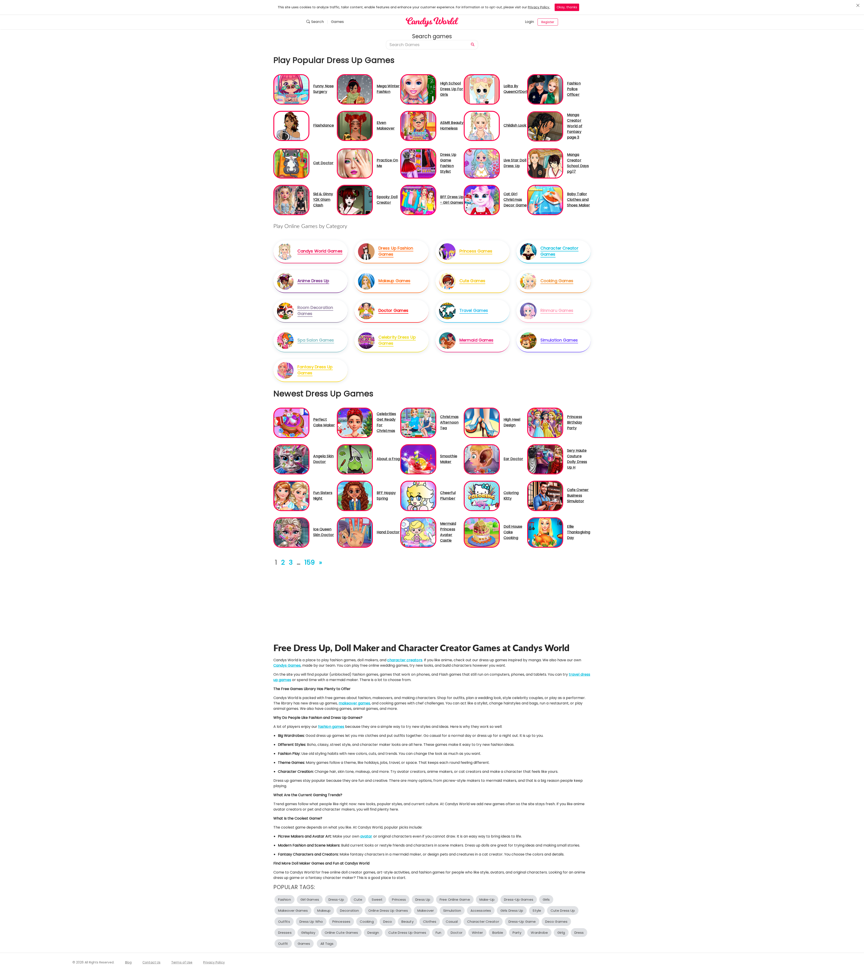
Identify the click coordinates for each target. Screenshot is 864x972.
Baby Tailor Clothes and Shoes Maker (578, 199)
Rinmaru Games (556, 310)
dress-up (336, 899)
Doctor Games (393, 310)
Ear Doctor (513, 458)
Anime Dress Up (313, 281)
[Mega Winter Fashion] (355, 89)
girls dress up (511, 910)
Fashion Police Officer (574, 89)
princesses (341, 921)
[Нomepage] (432, 22)
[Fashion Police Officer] (545, 89)
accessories (480, 910)
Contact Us (151, 962)
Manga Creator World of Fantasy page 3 (574, 126)
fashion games (331, 726)
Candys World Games (319, 251)
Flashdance (323, 125)
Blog (128, 962)
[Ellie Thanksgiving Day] (545, 532)
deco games (556, 921)
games (304, 943)
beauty (407, 921)
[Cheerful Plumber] (418, 495)
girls (546, 899)
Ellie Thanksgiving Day (578, 532)
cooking (367, 921)
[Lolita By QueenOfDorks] (482, 89)
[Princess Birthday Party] (545, 422)
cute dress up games (407, 932)
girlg (561, 932)
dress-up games (518, 899)
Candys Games (287, 665)
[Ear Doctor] (482, 459)
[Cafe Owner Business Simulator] (545, 495)
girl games (309, 899)
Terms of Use (181, 962)
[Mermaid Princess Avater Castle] (418, 532)
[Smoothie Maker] (418, 459)
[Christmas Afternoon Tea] (418, 422)
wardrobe (539, 932)
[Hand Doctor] (355, 532)
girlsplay (308, 932)
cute (358, 899)
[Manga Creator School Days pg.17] (545, 163)
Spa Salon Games (315, 340)
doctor (456, 932)
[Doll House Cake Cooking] (482, 532)
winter (477, 932)
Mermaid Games (476, 340)
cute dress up (563, 910)
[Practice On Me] (355, 163)
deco (387, 921)
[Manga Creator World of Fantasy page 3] (545, 126)
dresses (285, 932)
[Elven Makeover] (355, 125)
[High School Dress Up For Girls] (418, 89)
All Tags (326, 943)
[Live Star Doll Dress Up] (482, 163)
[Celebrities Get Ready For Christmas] (355, 422)
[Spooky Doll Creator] (355, 199)
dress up (422, 899)
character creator (483, 921)
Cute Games (472, 281)
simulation (452, 910)
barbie (497, 932)
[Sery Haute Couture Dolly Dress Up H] (545, 459)
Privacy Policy (214, 962)
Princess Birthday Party (574, 422)
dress (579, 932)
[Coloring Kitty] (482, 495)
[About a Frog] (355, 459)
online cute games (341, 932)
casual (452, 921)
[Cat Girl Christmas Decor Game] (482, 199)
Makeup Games (394, 281)
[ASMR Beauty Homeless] (418, 125)
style (537, 910)
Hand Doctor (388, 532)
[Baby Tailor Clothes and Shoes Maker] (545, 199)
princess (399, 899)
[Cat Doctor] (291, 163)
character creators (404, 660)
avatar (366, 836)
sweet (377, 899)
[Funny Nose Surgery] (291, 89)
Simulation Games (559, 340)
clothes (429, 921)
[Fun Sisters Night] (291, 495)
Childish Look (515, 125)
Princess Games (475, 251)
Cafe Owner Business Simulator (578, 495)
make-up (487, 899)
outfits (284, 921)
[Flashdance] (291, 125)
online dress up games (388, 910)
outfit (283, 943)
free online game (455, 899)
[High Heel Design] (482, 422)
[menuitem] (316, 22)
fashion (284, 899)
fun (438, 932)
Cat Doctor (323, 162)
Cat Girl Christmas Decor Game (515, 199)
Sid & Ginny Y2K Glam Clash (323, 199)
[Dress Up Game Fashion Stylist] (418, 163)
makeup (324, 910)
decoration (349, 910)
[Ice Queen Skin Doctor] (291, 532)
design (373, 932)
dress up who (311, 921)
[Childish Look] (482, 125)
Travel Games (473, 310)
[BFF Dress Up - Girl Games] (418, 199)
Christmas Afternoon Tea (449, 422)
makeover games (354, 703)
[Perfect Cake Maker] (291, 422)
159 (309, 562)
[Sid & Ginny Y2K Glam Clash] (291, 199)
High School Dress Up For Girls (451, 89)
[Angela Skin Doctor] (291, 459)
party (517, 932)
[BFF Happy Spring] (355, 495)
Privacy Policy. (539, 7)
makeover (425, 910)
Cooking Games (556, 281)
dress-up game (522, 921)
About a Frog (388, 458)
